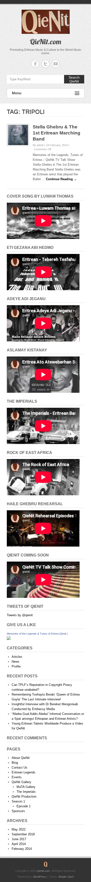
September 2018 (23, 834)
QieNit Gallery (21, 782)
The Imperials (26, 791)
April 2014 (19, 844)
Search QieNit (74, 79)
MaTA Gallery (26, 787)
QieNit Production (24, 796)
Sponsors (18, 811)
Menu (16, 93)
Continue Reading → (61, 179)
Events (17, 777)
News (15, 661)
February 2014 (22, 849)
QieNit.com (45, 41)
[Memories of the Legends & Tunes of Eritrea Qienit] (9, 638)
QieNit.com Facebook (35, 64)
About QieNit (21, 758)
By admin (38, 145)
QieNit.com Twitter (45, 64)
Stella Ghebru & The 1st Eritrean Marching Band (56, 132)
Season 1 (18, 801)
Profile (16, 666)
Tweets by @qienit (20, 615)
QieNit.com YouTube (56, 64)
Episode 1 (24, 806)
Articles (17, 657)
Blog (15, 762)
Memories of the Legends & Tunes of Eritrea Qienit (36, 633)
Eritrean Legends (23, 772)
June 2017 (19, 839)
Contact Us (19, 767)
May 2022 (18, 829)
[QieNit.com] (45, 864)
